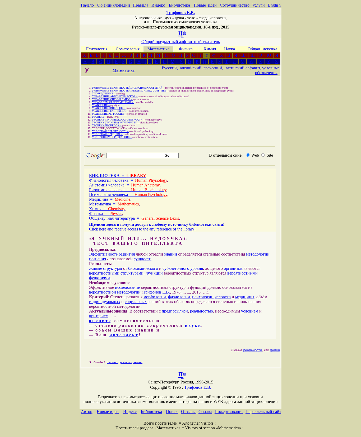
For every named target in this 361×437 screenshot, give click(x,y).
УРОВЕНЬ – (99, 116)
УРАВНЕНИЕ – (101, 105)
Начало (87, 5)
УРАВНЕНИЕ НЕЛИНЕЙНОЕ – (110, 110)
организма (233, 268)
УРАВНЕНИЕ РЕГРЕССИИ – (109, 113)
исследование (127, 287)
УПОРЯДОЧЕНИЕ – (104, 93)
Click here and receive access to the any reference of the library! (142, 229)
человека (223, 297)
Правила (140, 5)
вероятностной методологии (115, 292)
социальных (136, 301)
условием (249, 311)
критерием (98, 316)
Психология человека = (128, 194)
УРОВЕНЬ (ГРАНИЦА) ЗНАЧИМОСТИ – (116, 122)
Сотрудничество (234, 5)
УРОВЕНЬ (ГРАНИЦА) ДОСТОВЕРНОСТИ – (118, 119)
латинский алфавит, (243, 68)
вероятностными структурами (116, 273)
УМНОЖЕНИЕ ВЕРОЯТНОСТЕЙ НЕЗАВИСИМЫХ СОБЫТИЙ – (130, 90)
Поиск (172, 411)
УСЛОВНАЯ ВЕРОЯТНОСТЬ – (110, 131)
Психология (96, 49)
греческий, (213, 68)
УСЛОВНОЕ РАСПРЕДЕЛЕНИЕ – (112, 137)
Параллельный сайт (263, 411)
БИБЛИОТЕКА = (117, 175)
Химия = (107, 209)
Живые (95, 268)
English (274, 5)
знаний (170, 254)
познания (97, 259)
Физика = (105, 213)
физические (277, 350)
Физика (186, 49)
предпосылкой (175, 311)
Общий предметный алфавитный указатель (180, 41)
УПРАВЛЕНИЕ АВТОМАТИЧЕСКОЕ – (115, 96)
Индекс (158, 5)
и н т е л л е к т (123, 335)
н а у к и (193, 325)
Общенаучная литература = (134, 218)
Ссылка (205, 411)
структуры (112, 268)
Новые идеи (205, 5)
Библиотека (179, 5)
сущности (142, 259)
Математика (158, 49)
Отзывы (188, 411)
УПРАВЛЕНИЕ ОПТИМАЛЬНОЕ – (112, 99)
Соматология (128, 49)
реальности (250, 350)
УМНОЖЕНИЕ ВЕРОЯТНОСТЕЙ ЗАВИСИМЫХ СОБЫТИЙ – (128, 87)
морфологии (155, 297)
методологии (258, 254)
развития (127, 254)
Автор (86, 411)
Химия (209, 49)
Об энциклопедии (113, 5)
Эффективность (103, 254)
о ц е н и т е (99, 320)
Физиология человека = (128, 180)
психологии (203, 297)
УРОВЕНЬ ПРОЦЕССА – (107, 125)
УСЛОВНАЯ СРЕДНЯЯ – (107, 134)
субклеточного (176, 268)
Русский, (170, 68)
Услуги (258, 5)
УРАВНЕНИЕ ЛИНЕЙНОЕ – (109, 108)
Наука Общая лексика (250, 49)
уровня (196, 268)
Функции (154, 273)
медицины (244, 297)
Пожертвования (229, 411)
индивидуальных (104, 301)
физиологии (179, 297)
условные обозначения (267, 70)
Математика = (114, 204)
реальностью (201, 311)
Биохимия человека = (127, 190)
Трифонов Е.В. (156, 292)
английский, (191, 68)
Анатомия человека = (124, 185)
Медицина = (109, 199)
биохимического (143, 268)
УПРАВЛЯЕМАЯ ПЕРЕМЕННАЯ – (113, 102)
